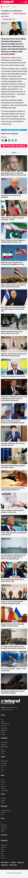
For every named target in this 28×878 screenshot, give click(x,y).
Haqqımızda (4, 865)
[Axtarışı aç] (22, 2)
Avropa (2, 788)
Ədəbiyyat (3, 812)
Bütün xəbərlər (5, 862)
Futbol (2, 831)
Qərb (2, 853)
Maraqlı (3, 802)
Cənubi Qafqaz (4, 790)
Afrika (2, 779)
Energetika (3, 744)
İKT (2, 748)
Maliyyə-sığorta (4, 746)
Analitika (3, 734)
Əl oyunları (3, 829)
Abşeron (3, 851)
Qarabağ (3, 732)
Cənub (2, 855)
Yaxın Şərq (3, 786)
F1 (1, 822)
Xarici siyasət (4, 728)
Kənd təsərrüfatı (5, 742)
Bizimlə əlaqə (13, 865)
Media (2, 769)
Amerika (3, 781)
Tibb (2, 767)
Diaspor (3, 721)
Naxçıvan (3, 857)
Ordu (2, 719)
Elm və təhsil (4, 763)
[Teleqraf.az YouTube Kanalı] (14, 146)
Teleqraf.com (6, 58)
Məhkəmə (3, 798)
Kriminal (3, 800)
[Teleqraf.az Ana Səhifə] (7, 2)
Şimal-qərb (3, 847)
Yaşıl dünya (3, 765)
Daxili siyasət (4, 730)
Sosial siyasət (4, 761)
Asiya (2, 784)
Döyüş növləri (4, 827)
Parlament (3, 725)
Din (1, 771)
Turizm (2, 753)
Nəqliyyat (3, 751)
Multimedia (21, 862)
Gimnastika (3, 824)
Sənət (2, 814)
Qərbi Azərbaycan (5, 723)
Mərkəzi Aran (4, 845)
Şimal (2, 849)
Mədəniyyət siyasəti (5, 810)
